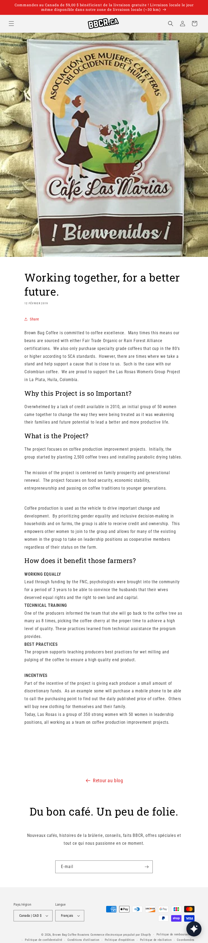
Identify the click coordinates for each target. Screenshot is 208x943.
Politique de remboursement (175, 934)
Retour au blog (108, 780)
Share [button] (34, 319)
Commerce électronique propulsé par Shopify (120, 935)
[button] (11, 24)
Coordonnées (185, 940)
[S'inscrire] (146, 866)
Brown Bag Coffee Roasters (71, 935)
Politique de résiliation (156, 940)
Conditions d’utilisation (83, 940)
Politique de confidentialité (43, 940)
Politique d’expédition (120, 940)
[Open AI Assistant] (194, 929)
